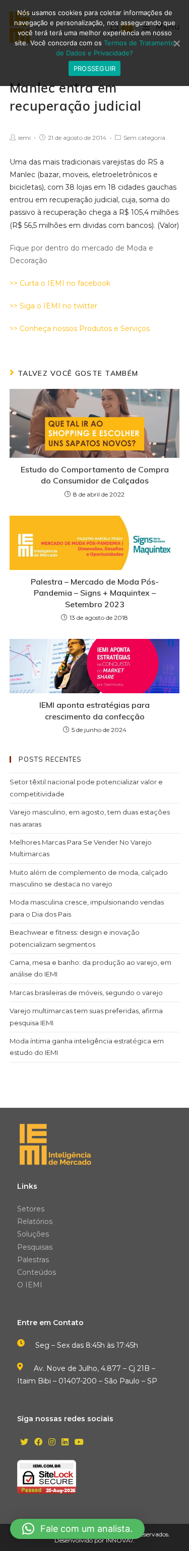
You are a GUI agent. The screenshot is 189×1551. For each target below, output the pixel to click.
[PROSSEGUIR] (176, 43)
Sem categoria (144, 137)
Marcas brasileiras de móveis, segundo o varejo (86, 993)
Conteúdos (36, 1272)
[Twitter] (24, 1442)
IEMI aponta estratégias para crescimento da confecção (94, 710)
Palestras (33, 1259)
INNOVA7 (119, 1540)
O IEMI (29, 1284)
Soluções (33, 1234)
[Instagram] (51, 1442)
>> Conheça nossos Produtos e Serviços (80, 328)
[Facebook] (38, 1442)
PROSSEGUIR (95, 68)
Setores (30, 1208)
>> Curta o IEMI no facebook (60, 283)
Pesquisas (34, 1247)
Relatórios (34, 1221)
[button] (77, 1529)
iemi (24, 137)
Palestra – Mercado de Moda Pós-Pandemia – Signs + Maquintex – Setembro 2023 (95, 593)
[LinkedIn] (65, 1442)
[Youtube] (79, 1442)
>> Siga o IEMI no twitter (53, 305)
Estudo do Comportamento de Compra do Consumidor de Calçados (95, 474)
